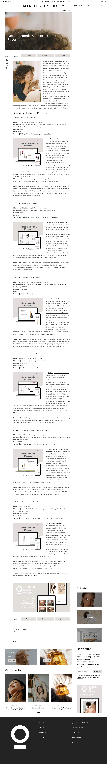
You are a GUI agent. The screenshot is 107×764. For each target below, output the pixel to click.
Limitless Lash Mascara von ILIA (58, 139)
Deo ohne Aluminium (38, 708)
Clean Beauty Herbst (35, 643)
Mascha (10, 44)
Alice (44, 656)
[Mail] (10, 1)
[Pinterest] (6, 1)
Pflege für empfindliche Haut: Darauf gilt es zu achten (15, 708)
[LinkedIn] (8, 1)
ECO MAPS (67, 11)
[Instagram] (1, 1)
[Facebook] (3, 1)
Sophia (9, 656)
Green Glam (47, 134)
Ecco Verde (30, 444)
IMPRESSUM (76, 738)
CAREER (41, 738)
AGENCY (75, 743)
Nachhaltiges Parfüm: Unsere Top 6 (61, 708)
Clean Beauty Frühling (21, 643)
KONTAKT (75, 732)
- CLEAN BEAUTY (12, 31)
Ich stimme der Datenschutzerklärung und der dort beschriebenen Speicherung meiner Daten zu (88, 677)
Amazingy (37, 134)
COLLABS (103, 2)
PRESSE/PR (42, 732)
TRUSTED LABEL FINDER (82, 6)
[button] (37, 712)
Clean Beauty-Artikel (30, 575)
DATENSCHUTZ (77, 727)
